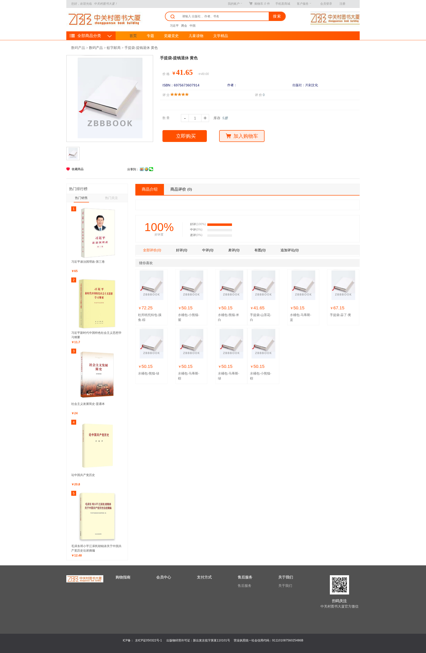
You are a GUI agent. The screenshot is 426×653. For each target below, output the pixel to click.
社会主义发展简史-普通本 (88, 404)
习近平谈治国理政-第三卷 (88, 261)
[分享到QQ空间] (146, 169)
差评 (234, 250)
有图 (260, 250)
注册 (342, 3)
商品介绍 (150, 189)
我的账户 (234, 3)
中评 (207, 250)
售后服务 (244, 586)
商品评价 (181, 189)
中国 (192, 25)
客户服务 (303, 3)
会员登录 (326, 3)
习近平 (174, 25)
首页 (133, 36)
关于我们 (285, 586)
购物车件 (262, 3)
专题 (150, 36)
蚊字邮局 (114, 48)
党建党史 (171, 36)
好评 (181, 250)
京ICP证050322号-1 (148, 640)
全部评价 (152, 250)
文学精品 (220, 36)
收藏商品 (78, 169)
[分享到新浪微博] (142, 169)
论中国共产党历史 (83, 475)
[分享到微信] (151, 169)
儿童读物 (196, 36)
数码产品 (78, 48)
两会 (184, 25)
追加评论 (290, 250)
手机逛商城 (282, 3)
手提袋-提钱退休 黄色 (141, 48)
